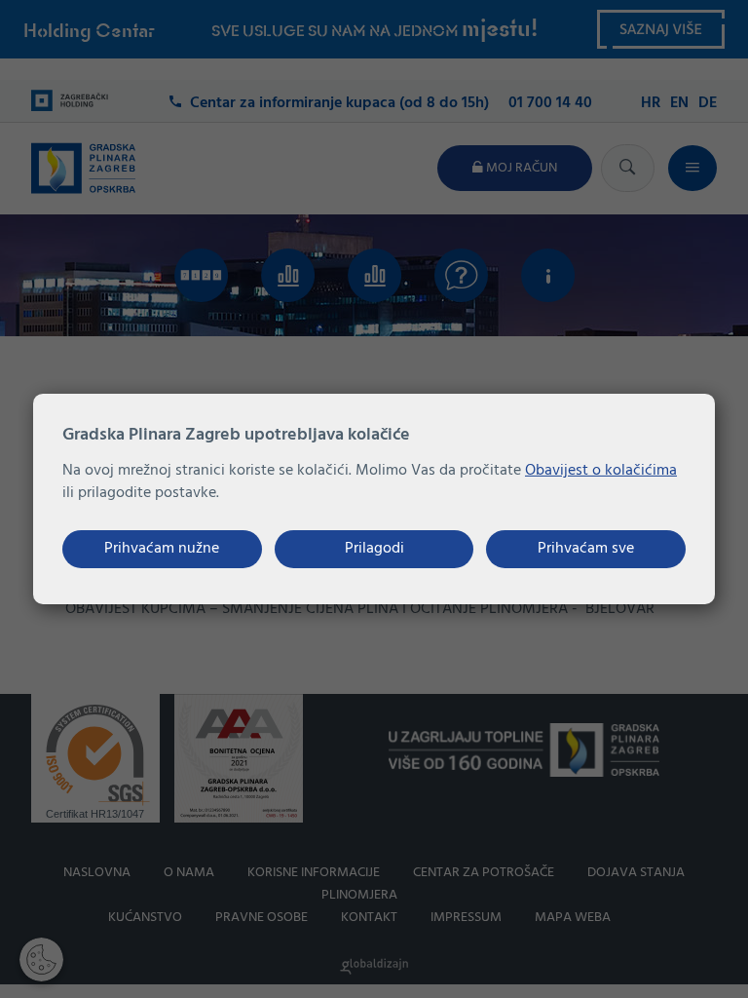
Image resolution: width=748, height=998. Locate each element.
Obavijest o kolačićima (601, 470)
